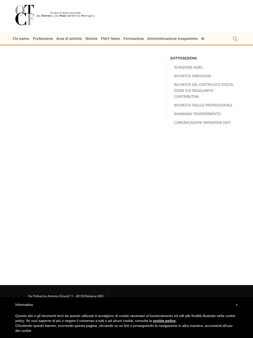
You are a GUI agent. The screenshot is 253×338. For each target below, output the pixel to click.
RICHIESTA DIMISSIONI (192, 75)
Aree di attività (69, 38)
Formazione (134, 38)
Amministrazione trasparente (172, 38)
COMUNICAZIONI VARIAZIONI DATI (202, 122)
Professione (43, 38)
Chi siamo (21, 38)
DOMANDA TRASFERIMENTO (197, 113)
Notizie (91, 38)
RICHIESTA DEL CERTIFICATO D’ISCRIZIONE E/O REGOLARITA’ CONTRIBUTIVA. (204, 90)
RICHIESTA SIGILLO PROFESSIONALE (203, 105)
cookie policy (164, 321)
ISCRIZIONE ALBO (188, 67)
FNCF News (110, 38)
